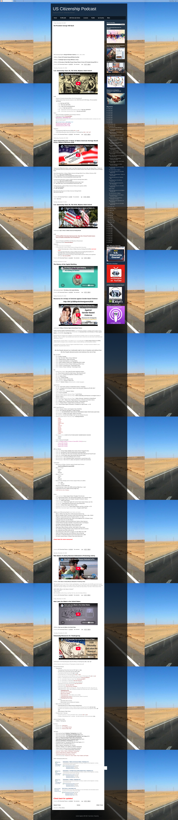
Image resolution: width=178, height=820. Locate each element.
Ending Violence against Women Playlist (69, 504)
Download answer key (70, 777)
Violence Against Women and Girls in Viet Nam (78, 506)
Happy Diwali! (111, 188)
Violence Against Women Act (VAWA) (92, 340)
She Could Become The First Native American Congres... (116, 195)
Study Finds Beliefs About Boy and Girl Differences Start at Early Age (70, 533)
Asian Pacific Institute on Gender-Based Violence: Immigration (72, 386)
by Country (101, 17)
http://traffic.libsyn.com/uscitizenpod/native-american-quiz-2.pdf (68, 183)
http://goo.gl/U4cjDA (81, 111)
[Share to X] (87, 64)
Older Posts (99, 805)
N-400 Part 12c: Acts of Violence (62, 490)
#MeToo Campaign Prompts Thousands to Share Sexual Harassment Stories (71, 515)
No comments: (77, 64)
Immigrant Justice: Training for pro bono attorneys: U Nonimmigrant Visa (73, 401)
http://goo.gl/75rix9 (78, 683)
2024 (109, 112)
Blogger (100, 816)
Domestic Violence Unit (68, 380)
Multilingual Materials (79, 416)
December (111, 124)
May (110, 215)
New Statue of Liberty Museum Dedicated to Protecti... (115, 143)
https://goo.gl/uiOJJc (67, 108)
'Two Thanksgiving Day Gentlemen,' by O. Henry (76, 736)
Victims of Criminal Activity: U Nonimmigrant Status (69, 365)
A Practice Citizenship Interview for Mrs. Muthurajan (116, 183)
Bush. (78, 62)
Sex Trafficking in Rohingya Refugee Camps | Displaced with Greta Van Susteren (72, 528)
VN (91, 506)
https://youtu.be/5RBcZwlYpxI (66, 174)
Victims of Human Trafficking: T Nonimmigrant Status (70, 366)
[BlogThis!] (85, 64)
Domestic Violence (64, 382)
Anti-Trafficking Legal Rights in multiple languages (70, 410)
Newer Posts (57, 805)
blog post (60, 472)
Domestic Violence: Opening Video (66, 379)
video (84, 132)
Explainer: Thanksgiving (71, 733)
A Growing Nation (68, 116)
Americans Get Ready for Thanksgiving (64, 740)
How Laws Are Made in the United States (67, 601)
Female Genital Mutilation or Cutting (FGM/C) (68, 360)
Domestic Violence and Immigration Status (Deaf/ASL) (71, 409)
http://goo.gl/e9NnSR (86, 109)
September (111, 208)
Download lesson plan (70, 765)
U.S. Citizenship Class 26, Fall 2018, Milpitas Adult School (73, 70)
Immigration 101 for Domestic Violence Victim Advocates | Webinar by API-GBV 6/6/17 (77, 388)
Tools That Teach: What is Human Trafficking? (67, 357)
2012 (109, 233)
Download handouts (70, 776)
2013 (109, 231)
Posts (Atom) (62, 807)
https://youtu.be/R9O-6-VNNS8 (66, 180)
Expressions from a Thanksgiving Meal (64, 743)
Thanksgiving (64, 725)
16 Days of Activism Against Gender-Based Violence (71, 328)
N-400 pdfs (63, 17)
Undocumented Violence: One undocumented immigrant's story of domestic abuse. (75, 497)
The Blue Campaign (62, 356)
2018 (109, 122)
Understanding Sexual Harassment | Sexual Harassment (73, 503)
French (59, 438)
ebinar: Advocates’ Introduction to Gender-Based (86, 398)
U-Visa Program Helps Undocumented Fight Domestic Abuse (73, 455)
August (110, 210)
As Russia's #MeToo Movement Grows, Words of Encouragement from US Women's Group (74, 518)
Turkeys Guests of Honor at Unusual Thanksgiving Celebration (68, 748)
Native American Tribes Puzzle (64, 711)
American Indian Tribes (66, 728)
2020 (109, 119)
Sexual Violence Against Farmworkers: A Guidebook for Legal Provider (73, 404)
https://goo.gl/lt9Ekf (59, 188)
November (111, 126)
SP (90, 404)
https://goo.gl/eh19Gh (65, 104)
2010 (109, 237)
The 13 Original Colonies (67, 727)
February (111, 220)
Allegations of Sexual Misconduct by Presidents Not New (67, 516)
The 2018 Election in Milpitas (115, 193)
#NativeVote (62, 168)
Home (55, 17)
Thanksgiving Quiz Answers (66, 696)
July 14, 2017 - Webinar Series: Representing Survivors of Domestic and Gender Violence (76, 399)
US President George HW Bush (64, 25)
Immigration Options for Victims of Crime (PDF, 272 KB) (70, 441)
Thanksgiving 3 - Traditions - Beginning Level (71, 779)
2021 (109, 117)
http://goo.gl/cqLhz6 (78, 680)
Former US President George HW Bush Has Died (68, 57)
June (110, 213)
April (110, 217)
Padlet (93, 17)
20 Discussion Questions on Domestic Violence (73, 374)
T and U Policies (78, 394)
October (111, 206)
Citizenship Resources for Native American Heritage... (115, 165)
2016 (109, 226)
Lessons (85, 17)
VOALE (91, 515)
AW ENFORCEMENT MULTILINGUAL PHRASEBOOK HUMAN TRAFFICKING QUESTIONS (80, 411)
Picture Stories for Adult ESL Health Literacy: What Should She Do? (72, 373)
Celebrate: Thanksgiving (61, 720)
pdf (74, 130)
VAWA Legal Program (65, 500)
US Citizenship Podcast (74, 8)
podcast (59, 469)
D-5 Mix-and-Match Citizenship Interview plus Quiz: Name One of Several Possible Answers (75, 236)
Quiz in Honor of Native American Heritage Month (70, 230)
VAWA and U (62, 389)
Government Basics (69, 242)
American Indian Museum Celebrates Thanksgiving (66, 752)
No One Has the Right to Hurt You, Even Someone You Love (75, 414)
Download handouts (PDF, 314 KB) (63, 124)
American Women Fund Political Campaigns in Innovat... (115, 198)
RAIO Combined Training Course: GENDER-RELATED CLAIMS (72, 362)
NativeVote (59, 198)
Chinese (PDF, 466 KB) (62, 443)
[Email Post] (82, 64)
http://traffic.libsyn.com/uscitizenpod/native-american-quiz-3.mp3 (70, 175)
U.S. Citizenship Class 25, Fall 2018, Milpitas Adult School (73, 204)
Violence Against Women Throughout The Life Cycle (73, 496)
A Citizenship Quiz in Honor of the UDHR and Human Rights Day (69, 487)
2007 (109, 242)
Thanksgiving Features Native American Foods (65, 754)
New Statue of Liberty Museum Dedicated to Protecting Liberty (74, 555)
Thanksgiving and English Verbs (73, 734)
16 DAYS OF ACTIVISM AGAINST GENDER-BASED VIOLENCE (77, 435)
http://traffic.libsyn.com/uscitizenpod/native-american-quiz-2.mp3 (70, 182)
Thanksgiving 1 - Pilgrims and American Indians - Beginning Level (76, 761)
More (108, 17)
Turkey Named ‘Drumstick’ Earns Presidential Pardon (67, 739)
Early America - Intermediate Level (63, 117)
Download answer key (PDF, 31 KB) (63, 125)
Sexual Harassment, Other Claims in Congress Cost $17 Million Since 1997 (71, 531)
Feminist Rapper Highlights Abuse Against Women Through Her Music (75, 450)
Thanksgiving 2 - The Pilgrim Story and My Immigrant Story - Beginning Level (78, 770)
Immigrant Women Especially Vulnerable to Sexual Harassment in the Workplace (72, 522)
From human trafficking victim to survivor (72, 456)
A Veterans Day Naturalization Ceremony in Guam (115, 159)
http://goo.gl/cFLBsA (64, 103)
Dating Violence (63, 376)
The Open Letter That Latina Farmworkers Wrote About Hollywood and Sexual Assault (78, 453)
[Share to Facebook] (88, 64)
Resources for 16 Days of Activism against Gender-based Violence (76, 298)
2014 (109, 230)
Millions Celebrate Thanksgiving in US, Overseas (66, 745)
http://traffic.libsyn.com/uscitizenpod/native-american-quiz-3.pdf (68, 177)
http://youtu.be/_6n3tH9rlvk (71, 686)
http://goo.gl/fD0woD (85, 677)
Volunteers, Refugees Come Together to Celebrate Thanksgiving (69, 746)
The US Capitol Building (114, 151)
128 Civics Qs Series (74, 17)
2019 (109, 121)
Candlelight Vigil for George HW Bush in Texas (68, 59)
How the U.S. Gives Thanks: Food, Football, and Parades (76, 755)
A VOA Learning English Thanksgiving (72, 749)
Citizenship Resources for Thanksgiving (67, 636)
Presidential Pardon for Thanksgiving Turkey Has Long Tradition (69, 742)
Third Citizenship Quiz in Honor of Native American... (116, 133)
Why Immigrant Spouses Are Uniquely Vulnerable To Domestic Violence (73, 498)
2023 (109, 113)
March (110, 219)
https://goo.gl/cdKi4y (60, 187)
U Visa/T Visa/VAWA (62, 392)
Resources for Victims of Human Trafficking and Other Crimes (71, 363)
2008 (109, 240)
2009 (109, 238)
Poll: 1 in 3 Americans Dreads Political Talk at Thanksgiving (69, 737)
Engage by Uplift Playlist (82, 507)
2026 (109, 108)
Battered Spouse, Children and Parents (67, 359)
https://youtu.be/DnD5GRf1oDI (68, 106)
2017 (109, 224)
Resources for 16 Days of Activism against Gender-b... (116, 140)
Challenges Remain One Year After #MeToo (64, 519)
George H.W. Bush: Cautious (70, 54)
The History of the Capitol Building (65, 264)
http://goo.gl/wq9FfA (81, 679)
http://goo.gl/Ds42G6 (70, 684)
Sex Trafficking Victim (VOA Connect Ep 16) (65, 530)
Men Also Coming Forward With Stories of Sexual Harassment (68, 525)
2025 (109, 110)
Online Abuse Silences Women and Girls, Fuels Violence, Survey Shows (70, 527)
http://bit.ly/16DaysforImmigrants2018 (78, 301)
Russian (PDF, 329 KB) (62, 444)
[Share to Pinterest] (89, 64)
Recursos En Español (64, 439)
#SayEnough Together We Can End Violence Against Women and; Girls (78, 501)
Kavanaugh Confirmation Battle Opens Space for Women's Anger (69, 524)
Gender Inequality (64, 377)
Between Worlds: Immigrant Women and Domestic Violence (72, 402)
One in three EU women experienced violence (75, 371)
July (110, 212)
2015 (109, 228)
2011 (109, 235)
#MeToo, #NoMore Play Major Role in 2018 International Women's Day (70, 513)
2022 (109, 115)
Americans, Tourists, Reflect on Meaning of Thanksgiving (67, 751)
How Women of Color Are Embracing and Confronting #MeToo (73, 452)
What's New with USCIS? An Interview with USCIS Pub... (116, 156)
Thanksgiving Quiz (64, 694)
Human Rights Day (68, 333)
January (111, 222)
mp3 (78, 130)
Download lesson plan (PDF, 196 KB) (63, 123)
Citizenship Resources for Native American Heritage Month (70, 705)
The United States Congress (114, 169)
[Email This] (84, 64)
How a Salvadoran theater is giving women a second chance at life (77, 458)
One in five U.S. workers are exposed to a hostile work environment (77, 459)
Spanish (59, 436)
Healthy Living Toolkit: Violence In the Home (72, 413)
